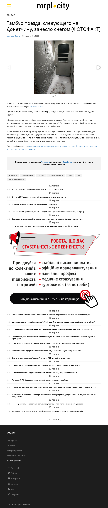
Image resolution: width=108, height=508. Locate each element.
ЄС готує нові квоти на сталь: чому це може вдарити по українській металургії (46, 226)
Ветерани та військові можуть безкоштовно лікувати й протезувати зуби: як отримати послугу (51, 315)
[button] (98, 67)
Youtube (14, 484)
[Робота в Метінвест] (54, 269)
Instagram (15, 478)
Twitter (14, 473)
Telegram (45, 162)
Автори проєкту (14, 450)
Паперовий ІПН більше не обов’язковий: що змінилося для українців (40, 380)
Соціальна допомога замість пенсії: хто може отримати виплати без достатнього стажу (47, 219)
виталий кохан (16, 179)
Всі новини (54, 419)
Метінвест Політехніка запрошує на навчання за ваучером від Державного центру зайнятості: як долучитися (53, 396)
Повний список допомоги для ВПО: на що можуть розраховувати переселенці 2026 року (48, 212)
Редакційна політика (16, 455)
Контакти (11, 445)
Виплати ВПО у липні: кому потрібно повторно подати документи (39, 197)
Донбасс (13, 175)
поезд (41, 175)
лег (78, 175)
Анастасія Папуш (13, 36)
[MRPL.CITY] (53, 6)
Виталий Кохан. (37, 106)
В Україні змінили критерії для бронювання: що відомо (34, 204)
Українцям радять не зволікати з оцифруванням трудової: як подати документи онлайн (47, 411)
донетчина (27, 175)
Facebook (67, 162)
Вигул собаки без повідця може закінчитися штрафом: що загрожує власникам (44, 373)
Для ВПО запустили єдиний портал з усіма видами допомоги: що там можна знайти (46, 365)
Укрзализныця (55, 175)
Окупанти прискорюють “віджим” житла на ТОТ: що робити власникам (41, 358)
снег (70, 175)
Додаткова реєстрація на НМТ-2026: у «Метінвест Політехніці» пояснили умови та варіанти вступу (54, 387)
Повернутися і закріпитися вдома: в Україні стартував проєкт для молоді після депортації (48, 343)
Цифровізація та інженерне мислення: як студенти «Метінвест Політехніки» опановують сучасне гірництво (53, 338)
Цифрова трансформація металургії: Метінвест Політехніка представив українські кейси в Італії (53, 322)
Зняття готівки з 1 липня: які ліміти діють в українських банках (37, 190)
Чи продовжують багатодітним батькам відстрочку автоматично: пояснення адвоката (47, 404)
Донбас (11, 15)
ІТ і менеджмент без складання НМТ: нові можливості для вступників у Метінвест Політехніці (52, 329)
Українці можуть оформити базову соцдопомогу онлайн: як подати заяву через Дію (46, 351)
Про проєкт (12, 440)
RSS (12, 489)
